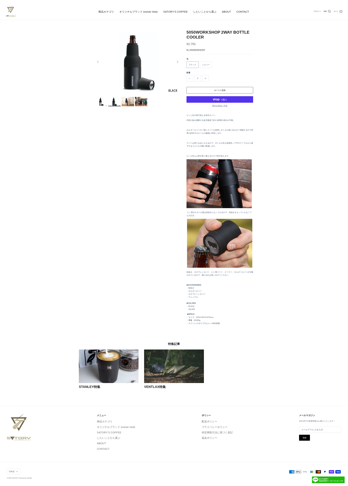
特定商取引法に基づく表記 (217, 432)
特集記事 (174, 344)
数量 (188, 73)
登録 (304, 438)
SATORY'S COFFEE (175, 11)
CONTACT (242, 11)
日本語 (12, 471)
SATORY (15, 478)
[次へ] (178, 62)
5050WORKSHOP (197, 50)
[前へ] (98, 62)
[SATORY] (10, 11)
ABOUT (226, 11)
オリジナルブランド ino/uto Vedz (138, 11)
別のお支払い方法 (219, 106)
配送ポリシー (209, 421)
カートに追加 (220, 90)
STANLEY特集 (89, 387)
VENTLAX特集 (155, 387)
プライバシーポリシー (215, 427)
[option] (138, 62)
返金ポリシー (209, 437)
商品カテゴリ (106, 11)
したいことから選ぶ (204, 11)
